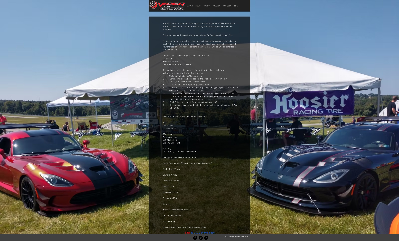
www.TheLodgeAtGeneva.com (188, 76)
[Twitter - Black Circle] (201, 238)
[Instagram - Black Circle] (206, 238)
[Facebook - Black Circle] (195, 238)
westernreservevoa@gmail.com (221, 41)
